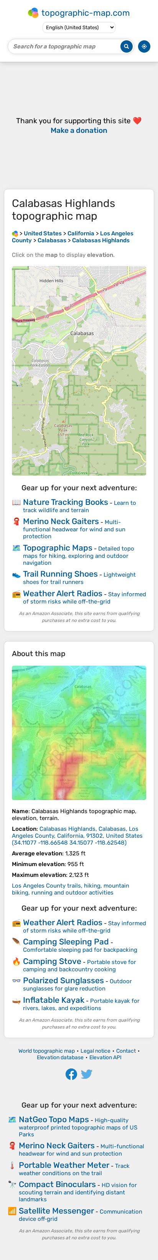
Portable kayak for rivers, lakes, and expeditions (81, 1004)
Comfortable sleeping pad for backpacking (80, 949)
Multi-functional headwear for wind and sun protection (74, 529)
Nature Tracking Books (65, 502)
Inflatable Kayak (53, 1000)
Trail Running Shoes (60, 574)
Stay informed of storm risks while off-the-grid (84, 598)
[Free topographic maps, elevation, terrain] (15, 233)
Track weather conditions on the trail (74, 1169)
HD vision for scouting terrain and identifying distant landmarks (78, 1192)
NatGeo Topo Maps (54, 1119)
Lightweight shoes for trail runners (79, 578)
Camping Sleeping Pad (66, 941)
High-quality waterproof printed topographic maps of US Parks (78, 1127)
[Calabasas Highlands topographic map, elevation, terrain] (79, 733)
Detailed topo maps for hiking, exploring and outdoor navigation (78, 555)
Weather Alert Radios (62, 593)
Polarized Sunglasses (63, 980)
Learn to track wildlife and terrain (79, 506)
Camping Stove (52, 961)
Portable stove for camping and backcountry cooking (79, 966)
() (77, 835)
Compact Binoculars (57, 1184)
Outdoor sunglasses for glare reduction (77, 985)
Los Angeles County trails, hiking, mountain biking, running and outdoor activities (70, 889)
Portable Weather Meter (64, 1165)
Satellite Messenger (56, 1210)
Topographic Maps (57, 547)
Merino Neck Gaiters (61, 521)
